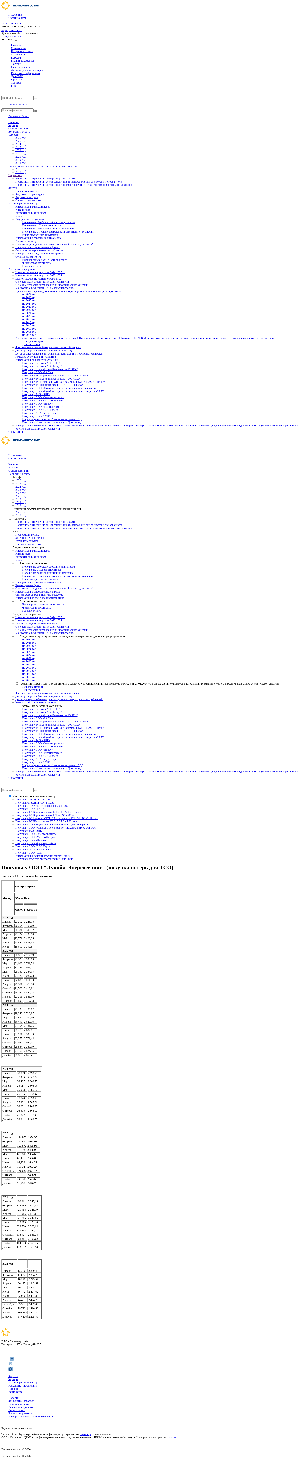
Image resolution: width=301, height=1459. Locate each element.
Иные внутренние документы (40, 234)
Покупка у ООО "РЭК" (36, 416)
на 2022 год (29, 309)
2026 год (20, 137)
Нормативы (15, 175)
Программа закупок (27, 191)
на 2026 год (29, 297)
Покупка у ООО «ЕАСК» (37, 372)
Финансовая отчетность (36, 262)
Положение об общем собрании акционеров (48, 222)
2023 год (20, 147)
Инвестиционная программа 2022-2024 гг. (40, 275)
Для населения (31, 344)
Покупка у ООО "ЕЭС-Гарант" (41, 409)
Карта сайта (15, 1391)
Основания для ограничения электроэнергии (42, 281)
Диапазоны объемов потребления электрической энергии (42, 166)
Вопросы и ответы (19, 131)
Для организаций (32, 341)
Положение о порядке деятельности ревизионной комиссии (58, 231)
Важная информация (20, 1407)
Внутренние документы (29, 219)
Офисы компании (18, 128)
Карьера (13, 125)
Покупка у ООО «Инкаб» (37, 403)
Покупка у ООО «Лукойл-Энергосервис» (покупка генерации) (59, 388)
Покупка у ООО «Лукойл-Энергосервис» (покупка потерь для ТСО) (63, 391)
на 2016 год (29, 328)
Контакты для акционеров (31, 212)
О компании (15, 431)
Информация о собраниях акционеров (38, 237)
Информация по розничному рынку (36, 359)
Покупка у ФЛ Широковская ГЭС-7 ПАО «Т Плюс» (53, 384)
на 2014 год (29, 334)
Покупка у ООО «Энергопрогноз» (43, 397)
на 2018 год (29, 322)
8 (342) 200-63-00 (11, 23)
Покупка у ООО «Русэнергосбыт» (42, 406)
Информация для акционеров (32, 206)
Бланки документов (20, 1413)
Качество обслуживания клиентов (35, 356)
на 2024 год (29, 303)
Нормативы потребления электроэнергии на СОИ (45, 178)
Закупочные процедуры (29, 194)
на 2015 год (29, 331)
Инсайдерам (22, 209)
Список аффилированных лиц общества (39, 250)
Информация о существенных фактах (37, 247)
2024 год (20, 144)
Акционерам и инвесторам (24, 203)
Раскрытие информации (22, 269)
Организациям (17, 17)
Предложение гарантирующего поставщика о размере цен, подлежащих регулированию (68, 291)
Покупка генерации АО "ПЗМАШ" (43, 362)
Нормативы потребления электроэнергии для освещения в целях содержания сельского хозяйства (73, 184)
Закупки (13, 187)
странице (85, 1434)
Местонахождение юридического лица (38, 278)
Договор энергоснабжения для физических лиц (43, 350)
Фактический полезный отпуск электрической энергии (48, 347)
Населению (15, 14)
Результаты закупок (26, 197)
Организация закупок (28, 200)
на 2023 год (29, 306)
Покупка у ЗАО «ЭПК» (36, 394)
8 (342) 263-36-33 (11, 30)
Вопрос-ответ (16, 1410)
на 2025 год (29, 300)
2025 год (20, 140)
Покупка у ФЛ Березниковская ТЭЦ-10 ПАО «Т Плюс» (55, 375)
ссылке (172, 1437)
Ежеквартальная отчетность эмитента (44, 259)
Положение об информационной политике (48, 228)
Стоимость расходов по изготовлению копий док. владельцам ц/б (54, 244)
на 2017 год (29, 325)
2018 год (20, 162)
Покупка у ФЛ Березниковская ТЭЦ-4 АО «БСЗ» (51, 378)
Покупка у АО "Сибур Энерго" (41, 413)
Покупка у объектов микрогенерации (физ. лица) (51, 422)
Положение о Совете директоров (42, 225)
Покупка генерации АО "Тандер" (42, 366)
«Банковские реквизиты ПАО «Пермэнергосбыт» (44, 287)
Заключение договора (21, 1400)
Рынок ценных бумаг (28, 241)
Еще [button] (13, 85)
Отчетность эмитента (28, 256)
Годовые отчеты (31, 266)
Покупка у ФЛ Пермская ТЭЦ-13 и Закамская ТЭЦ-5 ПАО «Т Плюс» (63, 381)
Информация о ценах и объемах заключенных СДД (52, 419)
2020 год (20, 156)
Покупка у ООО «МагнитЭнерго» (42, 400)
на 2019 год (29, 319)
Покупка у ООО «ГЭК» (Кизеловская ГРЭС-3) (50, 369)
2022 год (20, 150)
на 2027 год (29, 294)
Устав (18, 216)
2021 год (20, 153)
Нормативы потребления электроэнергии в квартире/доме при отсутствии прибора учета (68, 181)
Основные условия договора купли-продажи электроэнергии (51, 284)
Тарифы (13, 134)
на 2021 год (29, 312)
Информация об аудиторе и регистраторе (39, 253)
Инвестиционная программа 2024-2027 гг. (40, 272)
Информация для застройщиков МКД (30, 1416)
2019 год (20, 159)
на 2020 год (29, 316)
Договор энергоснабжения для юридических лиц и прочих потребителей (59, 353)
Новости (13, 122)
